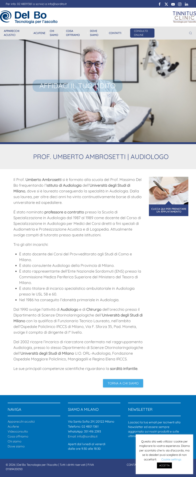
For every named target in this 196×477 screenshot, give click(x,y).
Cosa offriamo (73, 33)
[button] (190, 33)
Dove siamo (94, 33)
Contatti (115, 33)
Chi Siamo (54, 33)
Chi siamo (14, 441)
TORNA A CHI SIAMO (123, 383)
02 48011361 (24, 4)
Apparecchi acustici (12, 33)
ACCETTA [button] (164, 465)
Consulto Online (141, 33)
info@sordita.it (57, 4)
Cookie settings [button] (171, 459)
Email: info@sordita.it (82, 436)
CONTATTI (133, 465)
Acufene (39, 33)
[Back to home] (28, 17)
